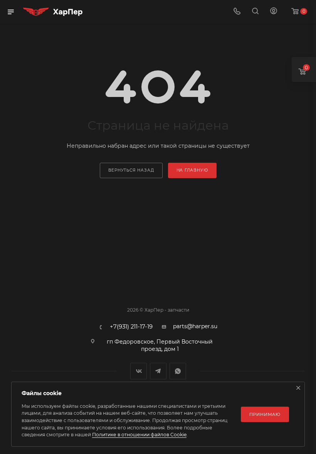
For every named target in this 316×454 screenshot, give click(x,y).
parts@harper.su (195, 326)
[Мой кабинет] (273, 11)
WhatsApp (178, 371)
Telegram (158, 371)
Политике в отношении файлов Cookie (139, 434)
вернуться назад (131, 170)
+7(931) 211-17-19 (131, 327)
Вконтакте (138, 371)
